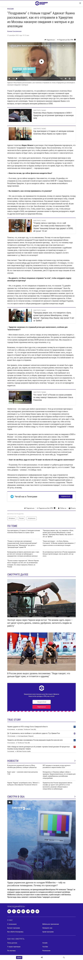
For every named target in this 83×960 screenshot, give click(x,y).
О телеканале (12, 924)
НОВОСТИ (12, 760)
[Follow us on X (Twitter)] (14, 911)
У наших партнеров (13, 947)
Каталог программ (13, 928)
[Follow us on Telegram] (28, 911)
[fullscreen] (74, 79)
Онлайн (44, 943)
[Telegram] (41, 957)
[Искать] (64, 957)
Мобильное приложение (50, 924)
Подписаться (65, 496)
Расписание (46, 951)
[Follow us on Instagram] (23, 911)
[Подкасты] (37, 911)
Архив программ (48, 932)
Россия (10, 9)
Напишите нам (47, 928)
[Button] (49, 39)
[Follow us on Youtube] (19, 911)
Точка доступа (12, 943)
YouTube (45, 947)
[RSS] (33, 911)
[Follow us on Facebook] (9, 911)
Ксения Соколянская (14, 31)
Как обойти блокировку (15, 932)
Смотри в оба (16, 796)
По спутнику (11, 951)
